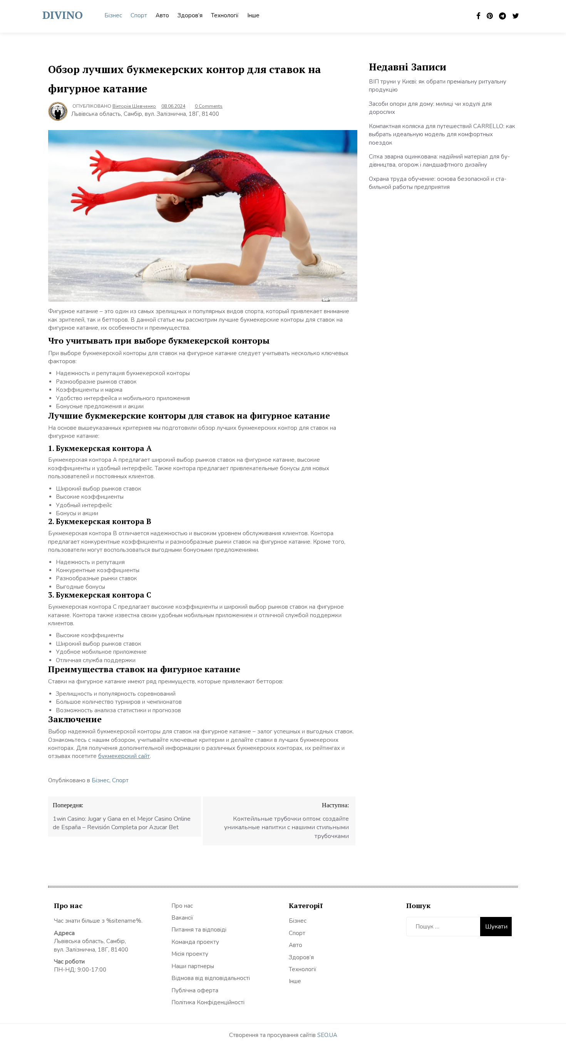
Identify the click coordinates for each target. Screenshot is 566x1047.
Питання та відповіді (198, 929)
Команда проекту (195, 942)
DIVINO (62, 15)
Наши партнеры (192, 966)
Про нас (182, 906)
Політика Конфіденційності (207, 1002)
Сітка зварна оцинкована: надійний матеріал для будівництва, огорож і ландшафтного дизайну (439, 161)
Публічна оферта (194, 990)
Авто (162, 15)
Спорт (139, 15)
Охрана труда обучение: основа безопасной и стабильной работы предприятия (437, 183)
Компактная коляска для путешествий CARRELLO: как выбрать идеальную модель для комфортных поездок (442, 134)
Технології (225, 15)
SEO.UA (327, 1035)
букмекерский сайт (124, 756)
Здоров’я (190, 15)
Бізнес (113, 15)
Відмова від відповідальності (210, 978)
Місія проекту (189, 954)
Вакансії (182, 918)
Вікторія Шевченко (134, 106)
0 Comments (209, 106)
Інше (253, 15)
